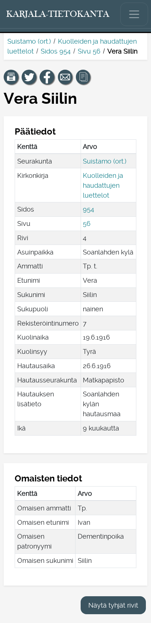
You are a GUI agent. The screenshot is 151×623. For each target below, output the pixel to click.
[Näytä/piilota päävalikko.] (134, 14)
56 (87, 223)
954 (88, 209)
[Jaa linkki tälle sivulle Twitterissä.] (29, 77)
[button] (11, 77)
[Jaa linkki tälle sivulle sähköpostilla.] (65, 77)
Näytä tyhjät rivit (113, 605)
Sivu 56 (89, 51)
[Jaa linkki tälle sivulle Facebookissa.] (47, 77)
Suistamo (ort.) (29, 41)
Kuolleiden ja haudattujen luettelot (103, 185)
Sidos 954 (56, 51)
